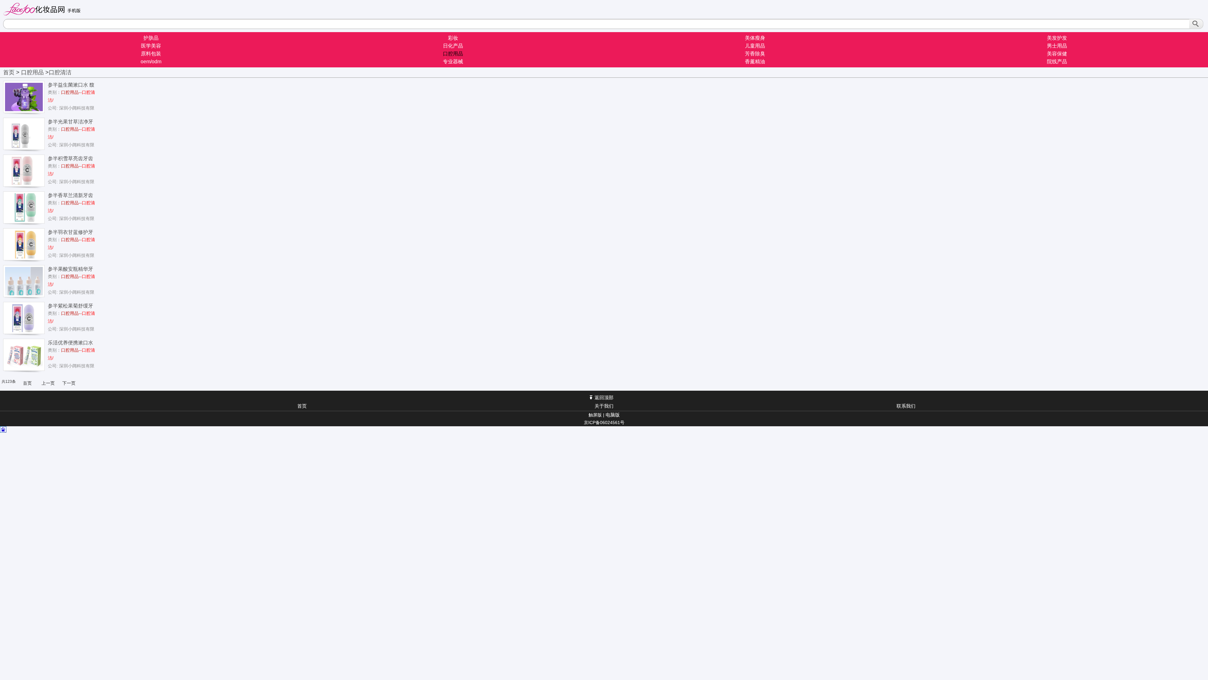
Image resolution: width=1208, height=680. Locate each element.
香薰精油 (755, 61)
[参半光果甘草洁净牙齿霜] (24, 133)
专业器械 (453, 61)
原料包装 (151, 53)
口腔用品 (453, 53)
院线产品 (1057, 61)
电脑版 (613, 414)
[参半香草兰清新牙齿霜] (24, 207)
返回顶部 (604, 397)
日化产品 (453, 45)
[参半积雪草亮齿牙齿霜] (24, 170)
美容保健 (1057, 53)
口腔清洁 (60, 72)
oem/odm (151, 61)
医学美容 (151, 45)
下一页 (69, 383)
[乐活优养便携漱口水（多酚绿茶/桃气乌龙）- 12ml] (24, 354)
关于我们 (604, 406)
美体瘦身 (755, 38)
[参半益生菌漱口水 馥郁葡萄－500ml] (24, 96)
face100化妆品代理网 (44, 9)
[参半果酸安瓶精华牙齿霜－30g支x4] (24, 280)
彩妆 (453, 38)
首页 (8, 72)
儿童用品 (755, 45)
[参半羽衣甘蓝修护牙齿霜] (24, 243)
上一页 (48, 383)
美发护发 (1057, 38)
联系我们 (906, 406)
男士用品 (1057, 45)
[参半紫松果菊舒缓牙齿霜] (24, 317)
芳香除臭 (755, 53)
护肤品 (151, 38)
